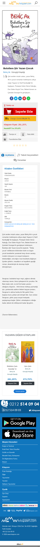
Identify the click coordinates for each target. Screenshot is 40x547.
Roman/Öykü (9, 226)
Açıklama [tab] (9, 155)
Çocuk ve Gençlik (15, 224)
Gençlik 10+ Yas (28, 224)
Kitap (6, 224)
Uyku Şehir (27, 366)
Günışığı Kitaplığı (12, 374)
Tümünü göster (20, 391)
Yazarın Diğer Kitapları (20, 335)
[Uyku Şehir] (27, 352)
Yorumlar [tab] (21, 160)
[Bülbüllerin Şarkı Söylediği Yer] (12, 352)
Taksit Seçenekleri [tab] (29, 155)
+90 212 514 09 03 (8, 531)
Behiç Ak (12, 371)
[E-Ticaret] (20, 544)
